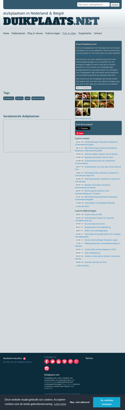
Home (6, 33)
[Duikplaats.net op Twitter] (53, 362)
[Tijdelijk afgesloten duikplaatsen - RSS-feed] (24, 358)
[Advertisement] (36, 64)
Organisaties (85, 33)
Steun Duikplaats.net (84, 88)
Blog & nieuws (35, 33)
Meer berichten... (83, 206)
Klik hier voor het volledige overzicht (17, 362)
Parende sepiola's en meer (96, 262)
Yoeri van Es (67, 384)
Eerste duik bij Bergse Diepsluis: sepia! (101, 240)
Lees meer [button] (60, 404)
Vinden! (114, 4)
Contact (98, 33)
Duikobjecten (8, 98)
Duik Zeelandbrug (92, 253)
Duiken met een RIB (93, 214)
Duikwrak (19, 98)
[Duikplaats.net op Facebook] (47, 362)
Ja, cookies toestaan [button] (106, 402)
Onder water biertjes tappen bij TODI (100, 249)
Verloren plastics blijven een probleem (101, 154)
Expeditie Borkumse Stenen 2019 (98, 157)
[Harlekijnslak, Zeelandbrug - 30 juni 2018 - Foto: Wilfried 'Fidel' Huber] (94, 99)
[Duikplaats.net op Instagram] (47, 369)
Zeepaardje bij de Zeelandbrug (97, 227)
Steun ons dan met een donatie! (89, 55)
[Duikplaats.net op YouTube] (59, 362)
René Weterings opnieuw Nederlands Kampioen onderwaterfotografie (96, 149)
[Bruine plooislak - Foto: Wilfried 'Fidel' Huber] (78, 115)
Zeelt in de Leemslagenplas (96, 231)
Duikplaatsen (18, 33)
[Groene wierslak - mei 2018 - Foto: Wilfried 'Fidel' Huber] (110, 107)
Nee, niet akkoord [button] (80, 402)
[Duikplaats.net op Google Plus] (76, 362)
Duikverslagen (52, 33)
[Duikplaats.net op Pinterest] (70, 362)
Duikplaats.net (50, 357)
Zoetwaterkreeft (38, 98)
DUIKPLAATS (38, 21)
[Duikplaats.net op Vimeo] (64, 362)
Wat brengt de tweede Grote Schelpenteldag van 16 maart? (92, 192)
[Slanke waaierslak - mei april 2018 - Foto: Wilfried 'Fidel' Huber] (102, 107)
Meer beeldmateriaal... (83, 119)
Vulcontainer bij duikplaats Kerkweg (100, 203)
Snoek (27, 98)
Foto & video (69, 33)
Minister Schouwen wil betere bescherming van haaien (92, 186)
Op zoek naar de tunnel (94, 224)
